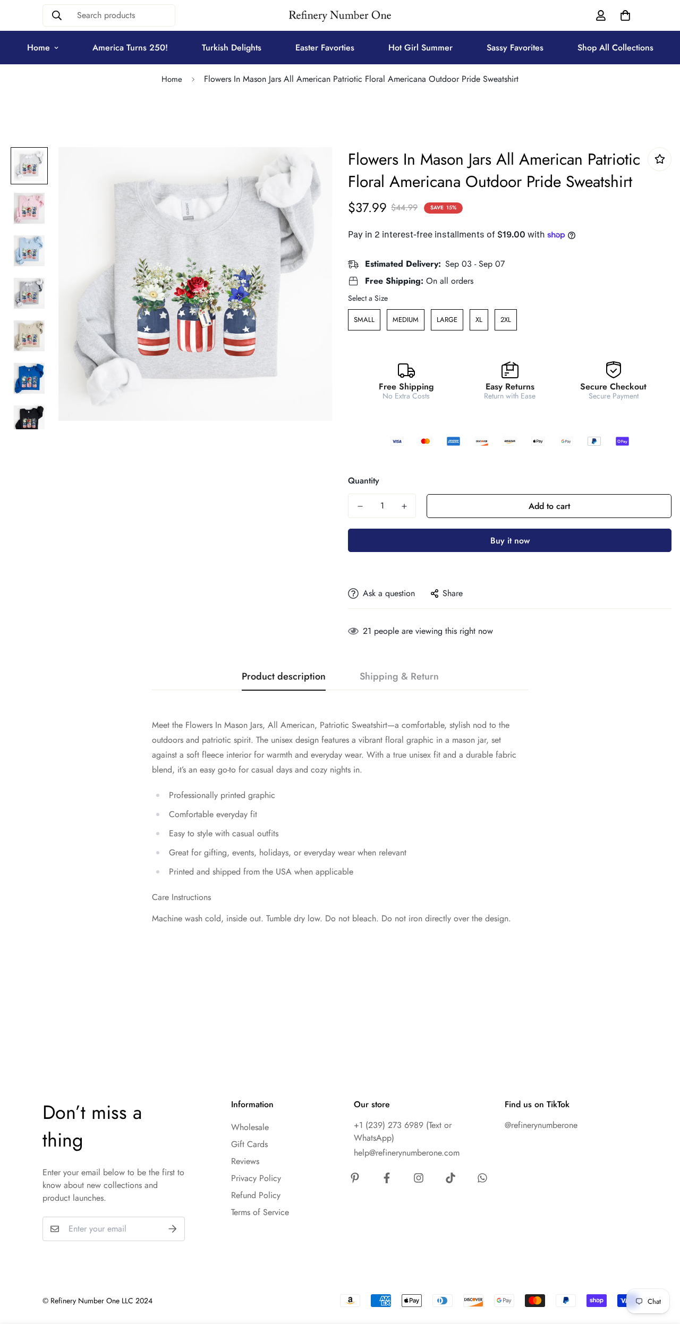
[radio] (364, 319)
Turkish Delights (231, 47)
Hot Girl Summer (420, 47)
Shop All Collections (615, 47)
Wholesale (250, 1127)
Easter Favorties (324, 47)
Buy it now (510, 540)
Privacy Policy (256, 1178)
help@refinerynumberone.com (407, 1153)
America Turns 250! (130, 47)
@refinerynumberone (541, 1125)
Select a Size (368, 298)
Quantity (363, 480)
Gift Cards (249, 1144)
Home (38, 47)
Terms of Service (260, 1212)
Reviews (245, 1161)
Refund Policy (255, 1195)
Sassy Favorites (515, 47)
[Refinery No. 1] (340, 15)
